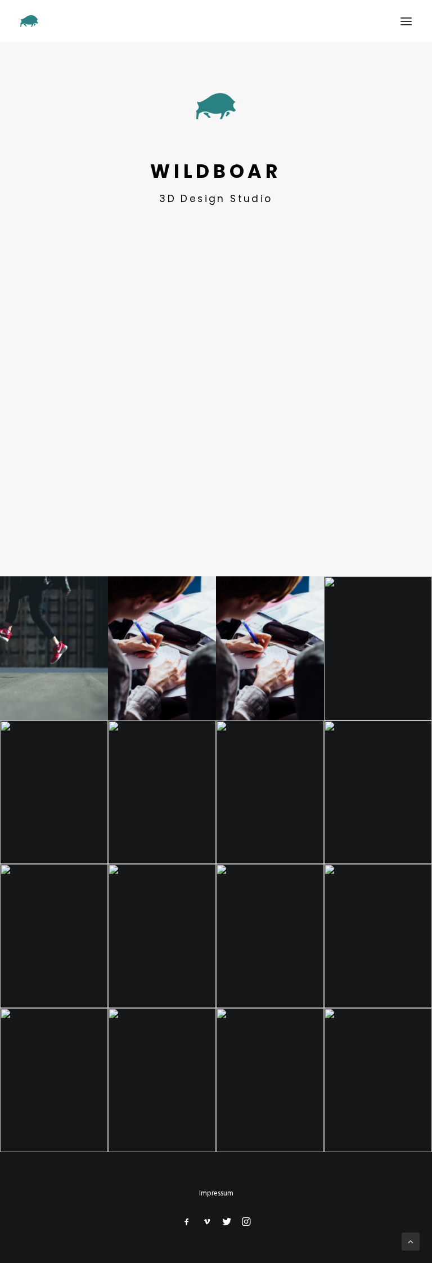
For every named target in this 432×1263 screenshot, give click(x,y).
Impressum (216, 1193)
